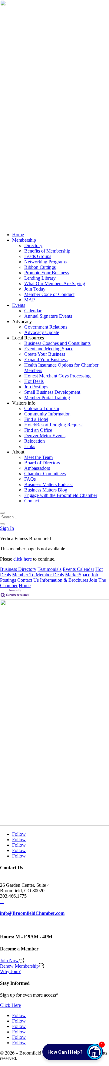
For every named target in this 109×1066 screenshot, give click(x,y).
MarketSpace (77, 574)
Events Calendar (78, 569)
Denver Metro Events (44, 435)
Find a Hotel (36, 419)
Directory (33, 245)
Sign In (7, 528)
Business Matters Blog (45, 489)
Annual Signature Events (48, 316)
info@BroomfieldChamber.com (32, 913)
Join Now (9, 960)
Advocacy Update (41, 332)
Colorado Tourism (41, 408)
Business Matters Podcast (48, 484)
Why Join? (10, 971)
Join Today (34, 288)
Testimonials (49, 569)
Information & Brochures (64, 580)
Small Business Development (52, 392)
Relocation (34, 441)
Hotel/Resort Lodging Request (53, 424)
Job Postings (36, 386)
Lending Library (40, 278)
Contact (31, 500)
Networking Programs (45, 261)
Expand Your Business (46, 359)
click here (22, 559)
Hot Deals (34, 381)
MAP (29, 299)
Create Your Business (44, 354)
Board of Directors (42, 462)
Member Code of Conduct (49, 294)
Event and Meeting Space (48, 348)
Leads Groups (37, 256)
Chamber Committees (45, 473)
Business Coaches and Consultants (57, 343)
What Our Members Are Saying (54, 283)
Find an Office (38, 430)
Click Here (10, 1005)
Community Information (47, 413)
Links (29, 446)
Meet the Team (38, 457)
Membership (24, 240)
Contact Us (28, 580)
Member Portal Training (47, 397)
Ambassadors (37, 468)
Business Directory (18, 569)
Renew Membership (19, 966)
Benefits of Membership (47, 250)
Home (18, 234)
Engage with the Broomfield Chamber (60, 495)
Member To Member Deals (38, 574)
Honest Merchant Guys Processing (57, 375)
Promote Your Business (46, 272)
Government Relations (45, 326)
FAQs (30, 479)
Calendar (32, 310)
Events (18, 305)
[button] (72, 1052)
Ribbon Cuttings (40, 267)
